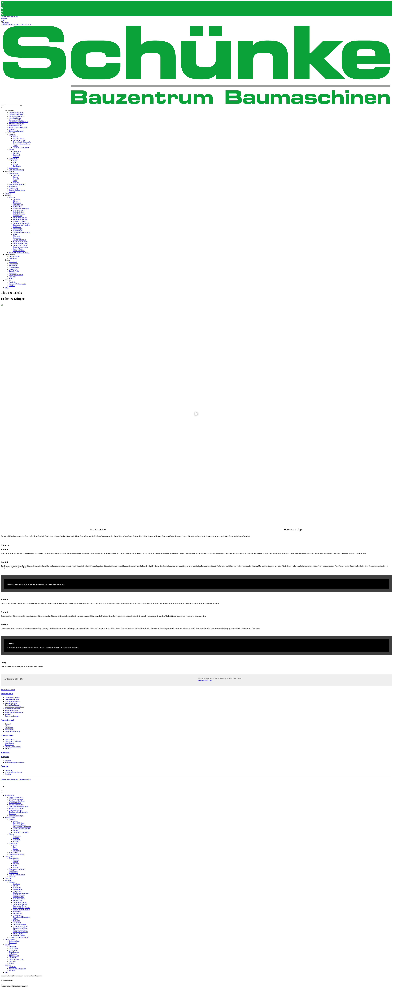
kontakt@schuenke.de (8, 24)
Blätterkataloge (14, 267)
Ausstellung (17, 151)
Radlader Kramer (18, 210)
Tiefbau (15, 136)
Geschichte (12, 282)
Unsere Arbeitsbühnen (16, 112)
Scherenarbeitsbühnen (16, 120)
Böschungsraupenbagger (21, 208)
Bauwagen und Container (21, 225)
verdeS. (15, 146)
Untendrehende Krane (20, 243)
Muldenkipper (17, 230)
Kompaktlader (17, 216)
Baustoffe (12, 135)
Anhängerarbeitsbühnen (16, 116)
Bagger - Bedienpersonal (17, 190)
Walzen (15, 234)
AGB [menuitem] (2, 20)
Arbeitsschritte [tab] (98, 529)
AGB (29, 779)
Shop (6, 287)
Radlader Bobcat (18, 212)
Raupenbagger (18, 205)
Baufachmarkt (13, 168)
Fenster (15, 164)
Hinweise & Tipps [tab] (293, 529)
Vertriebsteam (13, 186)
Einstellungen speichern (20, 986)
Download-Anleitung (205, 680)
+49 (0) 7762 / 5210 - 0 (23, 24)
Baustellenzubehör (19, 251)
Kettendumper (17, 229)
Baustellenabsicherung (20, 247)
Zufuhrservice (13, 188)
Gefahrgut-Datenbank (16, 275)
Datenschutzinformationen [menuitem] (9, 16)
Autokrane (16, 199)
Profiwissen (13, 269)
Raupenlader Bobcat (19, 221)
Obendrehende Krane (20, 245)
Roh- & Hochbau (18, 138)
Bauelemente (13, 158)
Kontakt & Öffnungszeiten (17, 284)
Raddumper (17, 227)
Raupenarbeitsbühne (15, 125)
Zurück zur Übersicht (8, 690)
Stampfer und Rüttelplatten (21, 232)
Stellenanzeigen (14, 256)
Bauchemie (16, 155)
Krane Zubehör (18, 249)
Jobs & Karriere (10, 939)
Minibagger (17, 203)
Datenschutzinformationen (9, 779)
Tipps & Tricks (14, 271)
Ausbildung (13, 258)
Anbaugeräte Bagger (20, 217)
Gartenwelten (13, 264)
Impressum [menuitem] (4, 18)
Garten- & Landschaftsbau (21, 144)
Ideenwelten (13, 262)
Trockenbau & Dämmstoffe (22, 142)
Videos (11, 278)
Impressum (22, 779)
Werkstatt (12, 192)
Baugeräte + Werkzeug (16, 170)
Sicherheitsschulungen (16, 131)
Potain (15, 181)
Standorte (12, 286)
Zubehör (16, 157)
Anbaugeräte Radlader (20, 219)
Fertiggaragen (13, 265)
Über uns (8, 965)
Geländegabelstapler (19, 240)
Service (7, 945)
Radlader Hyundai (19, 214)
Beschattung (17, 166)
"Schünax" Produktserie (21, 147)
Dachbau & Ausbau (19, 140)
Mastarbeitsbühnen (15, 118)
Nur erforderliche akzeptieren (32, 976)
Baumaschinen (14, 173)
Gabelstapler (17, 238)
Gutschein (12, 276)
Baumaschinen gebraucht (17, 184)
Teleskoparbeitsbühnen (16, 123)
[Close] (1, 792)
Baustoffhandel (10, 817)
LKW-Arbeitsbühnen (16, 114)
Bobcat (15, 177)
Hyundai (16, 179)
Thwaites (16, 182)
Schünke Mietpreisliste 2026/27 (19, 252)
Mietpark (12, 197)
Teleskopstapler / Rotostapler (18, 127)
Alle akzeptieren (6, 976)
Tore (14, 162)
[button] (1, 107)
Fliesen (11, 149)
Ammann (16, 175)
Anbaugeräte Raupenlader (21, 223)
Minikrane (12, 129)
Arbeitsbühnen (9, 795)
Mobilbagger (17, 206)
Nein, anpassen (17, 976)
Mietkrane (16, 236)
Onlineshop (12, 273)
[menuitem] (4, 23)
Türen (15, 160)
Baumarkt (8, 194)
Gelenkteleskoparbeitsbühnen (18, 122)
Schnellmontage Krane (20, 241)
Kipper (15, 201)
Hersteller (16, 153)
